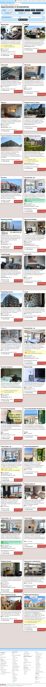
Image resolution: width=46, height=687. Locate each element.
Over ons (37, 676)
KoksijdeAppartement (7, 292)
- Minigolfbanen (15, 667)
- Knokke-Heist (38, 654)
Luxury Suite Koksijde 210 (31, 446)
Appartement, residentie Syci (32, 561)
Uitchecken (21, 12)
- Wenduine (37, 659)
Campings (28, 10)
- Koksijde (37, 668)
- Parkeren (26, 659)
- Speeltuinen (14, 664)
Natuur (13, 671)
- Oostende (37, 663)
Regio (16, 2)
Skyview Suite (5, 24)
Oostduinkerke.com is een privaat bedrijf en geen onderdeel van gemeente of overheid (19, 684)
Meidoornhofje (28, 367)
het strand (37, 613)
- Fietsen (14, 676)
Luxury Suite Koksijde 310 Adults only (34, 408)
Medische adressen (28, 662)
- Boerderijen (14, 663)
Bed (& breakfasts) (19, 10)
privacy (8, 685)
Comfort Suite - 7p (6, 518)
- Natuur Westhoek (39, 671)
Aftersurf (3, 102)
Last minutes (3, 673)
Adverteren (37, 674)
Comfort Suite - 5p (6, 446)
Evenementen (38, 0)
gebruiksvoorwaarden (3, 685)
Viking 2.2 (3, 328)
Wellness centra (15, 669)
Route (25, 658)
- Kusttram (26, 660)
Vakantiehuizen (40, 10)
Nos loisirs (4, 177)
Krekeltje (26, 24)
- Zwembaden (15, 674)
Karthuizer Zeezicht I (6, 367)
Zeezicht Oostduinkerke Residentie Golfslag (11, 135)
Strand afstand (28, 46)
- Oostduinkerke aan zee (5, 672)
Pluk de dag (27, 65)
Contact (36, 679)
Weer (19, 2)
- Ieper (25, 673)
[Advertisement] (23, 60)
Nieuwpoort (35, 612)
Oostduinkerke (19, 0)
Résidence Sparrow (29, 484)
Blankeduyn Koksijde (6, 219)
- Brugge (25, 671)
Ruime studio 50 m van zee (8, 594)
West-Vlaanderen (27, 669)
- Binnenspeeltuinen (16, 666)
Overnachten (25, 0)
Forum (25, 663)
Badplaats (2, 654)
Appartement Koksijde (30, 219)
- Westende (37, 666)
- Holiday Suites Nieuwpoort (3, 664)
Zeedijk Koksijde (5, 254)
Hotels (33, 10)
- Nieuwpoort (3, 671)
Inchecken (7, 12)
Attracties (14, 662)
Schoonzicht (4, 65)
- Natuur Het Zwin (38, 653)
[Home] (16, 1)
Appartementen (10, 10)
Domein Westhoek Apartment (32, 136)
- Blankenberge (38, 657)
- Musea (13, 656)
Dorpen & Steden (15, 670)
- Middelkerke (38, 664)
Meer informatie (6, 55)
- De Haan (37, 660)
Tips (1, 655)
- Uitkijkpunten (15, 660)
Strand (29, 0)
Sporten (13, 673)
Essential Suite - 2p (29, 328)
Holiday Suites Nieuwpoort (31, 594)
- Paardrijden (14, 678)
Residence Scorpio (6, 561)
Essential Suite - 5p (29, 177)
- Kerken (13, 659)
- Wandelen (14, 677)
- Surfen (13, 681)
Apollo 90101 (27, 254)
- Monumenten (15, 657)
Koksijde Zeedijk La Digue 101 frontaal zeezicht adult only (11, 483)
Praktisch (43, 0)
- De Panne (37, 670)
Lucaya (26, 292)
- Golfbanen (14, 680)
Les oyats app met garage (8, 408)
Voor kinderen (3, 657)
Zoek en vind (37, 12)
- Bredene (37, 661)
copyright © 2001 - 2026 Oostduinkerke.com (16, 685)
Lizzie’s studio (28, 518)
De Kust (36, 652)
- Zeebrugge (37, 656)
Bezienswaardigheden (16, 655)
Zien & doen (33, 0)
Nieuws (25, 666)
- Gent (25, 672)
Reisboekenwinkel (27, 665)
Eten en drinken (27, 653)
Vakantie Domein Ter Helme (31, 102)
